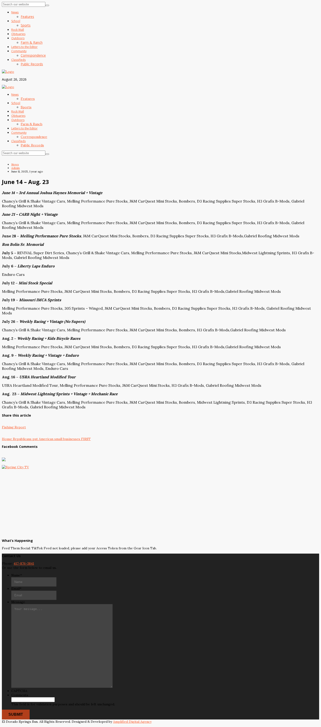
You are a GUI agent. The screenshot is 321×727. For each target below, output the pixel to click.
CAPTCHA (19, 691)
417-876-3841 (24, 563)
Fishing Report (14, 427)
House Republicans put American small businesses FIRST (46, 439)
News (15, 164)
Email (16, 588)
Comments (19, 695)
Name (16, 575)
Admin (15, 168)
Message (18, 602)
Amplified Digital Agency (132, 721)
